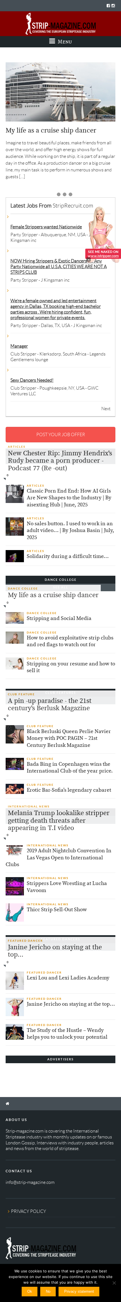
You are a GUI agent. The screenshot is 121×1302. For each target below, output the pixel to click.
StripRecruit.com (73, 205)
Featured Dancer (25, 940)
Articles (16, 446)
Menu (64, 41)
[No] (114, 1283)
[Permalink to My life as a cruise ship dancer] (60, 92)
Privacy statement (79, 1291)
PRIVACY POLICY (28, 1211)
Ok (29, 1291)
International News (29, 806)
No (48, 1291)
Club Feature (21, 694)
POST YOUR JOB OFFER (60, 434)
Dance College (23, 588)
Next (106, 408)
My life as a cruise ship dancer (51, 130)
